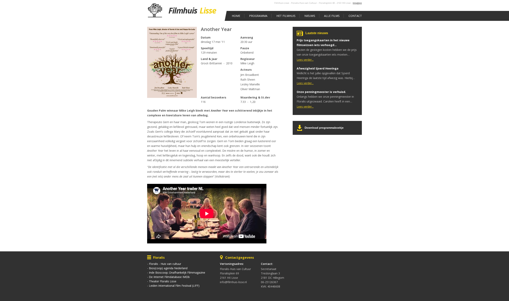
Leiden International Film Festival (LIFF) (174, 285)
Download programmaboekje (324, 127)
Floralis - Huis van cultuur (165, 264)
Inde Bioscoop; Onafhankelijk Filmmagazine (177, 272)
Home (236, 16)
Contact (355, 16)
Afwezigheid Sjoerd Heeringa (317, 68)
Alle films (332, 16)
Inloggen (357, 2)
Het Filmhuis (285, 16)
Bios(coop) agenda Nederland (168, 268)
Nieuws (309, 16)
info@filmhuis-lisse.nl (233, 282)
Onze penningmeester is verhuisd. (321, 92)
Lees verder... (305, 60)
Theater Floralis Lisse (162, 281)
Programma (258, 16)
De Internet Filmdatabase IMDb (169, 277)
